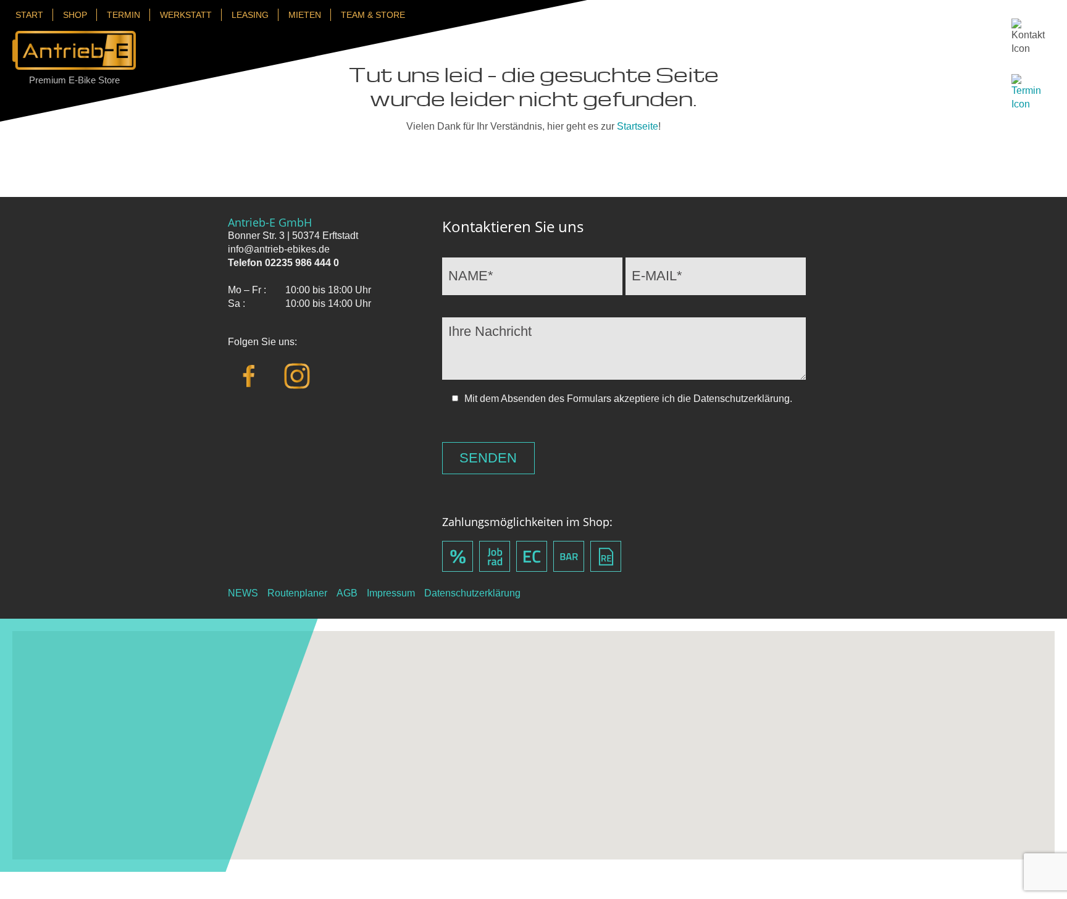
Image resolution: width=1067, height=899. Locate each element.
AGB (347, 593)
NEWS (243, 593)
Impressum (391, 593)
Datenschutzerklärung (472, 593)
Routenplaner (297, 593)
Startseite (637, 126)
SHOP (75, 15)
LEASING (250, 15)
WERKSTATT (186, 15)
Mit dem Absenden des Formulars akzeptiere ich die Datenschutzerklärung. (628, 398)
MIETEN (304, 15)
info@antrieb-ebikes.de (279, 249)
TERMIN (123, 15)
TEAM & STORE (373, 15)
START (29, 15)
